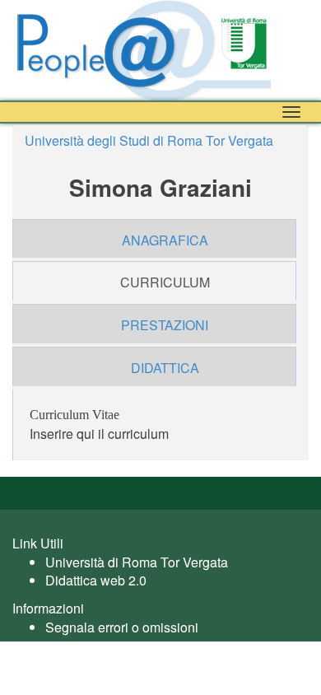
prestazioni (164, 324)
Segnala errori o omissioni (121, 627)
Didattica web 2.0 (96, 580)
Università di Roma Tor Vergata (136, 562)
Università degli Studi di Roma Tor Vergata (149, 140)
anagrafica (165, 240)
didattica (165, 367)
